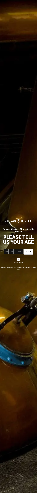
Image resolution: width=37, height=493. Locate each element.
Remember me (19, 262)
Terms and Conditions (16, 267)
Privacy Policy (26, 267)
